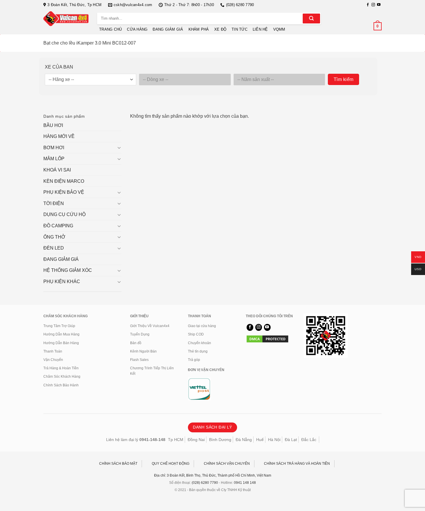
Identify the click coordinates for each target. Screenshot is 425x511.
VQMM (279, 29)
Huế (260, 439)
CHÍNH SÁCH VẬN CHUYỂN (227, 464)
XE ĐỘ (220, 29)
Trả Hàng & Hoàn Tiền (61, 368)
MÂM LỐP (53, 158)
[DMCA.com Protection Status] (267, 339)
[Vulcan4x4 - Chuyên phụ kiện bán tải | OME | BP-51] (65, 18)
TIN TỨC (239, 29)
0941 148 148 (245, 483)
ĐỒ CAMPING (58, 225)
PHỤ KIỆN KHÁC (61, 281)
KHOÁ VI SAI (57, 169)
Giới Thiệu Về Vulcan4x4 (149, 326)
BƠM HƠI (53, 147)
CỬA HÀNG (137, 29)
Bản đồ (135, 343)
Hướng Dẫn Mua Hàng (61, 334)
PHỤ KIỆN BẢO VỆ (63, 192)
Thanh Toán (52, 351)
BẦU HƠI (53, 125)
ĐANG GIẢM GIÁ (168, 29)
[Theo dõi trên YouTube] (378, 5)
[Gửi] (311, 18)
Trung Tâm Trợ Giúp (59, 326)
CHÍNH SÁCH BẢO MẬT (118, 464)
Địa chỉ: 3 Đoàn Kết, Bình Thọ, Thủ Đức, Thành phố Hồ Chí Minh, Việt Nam (212, 475)
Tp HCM (175, 439)
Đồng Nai (196, 439)
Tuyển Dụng (139, 334)
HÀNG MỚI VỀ (59, 136)
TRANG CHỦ (110, 29)
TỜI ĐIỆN (53, 203)
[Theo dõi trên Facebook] (367, 5)
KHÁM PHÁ (199, 29)
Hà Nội (274, 439)
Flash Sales (139, 360)
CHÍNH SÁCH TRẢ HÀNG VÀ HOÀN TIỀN (297, 464)
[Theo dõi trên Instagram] (373, 5)
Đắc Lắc (308, 439)
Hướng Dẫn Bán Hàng (61, 343)
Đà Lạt (291, 439)
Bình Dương (220, 439)
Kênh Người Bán (143, 351)
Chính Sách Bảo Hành (61, 385)
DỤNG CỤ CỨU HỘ (64, 214)
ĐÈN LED (53, 248)
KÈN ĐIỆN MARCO (63, 181)
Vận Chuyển (53, 360)
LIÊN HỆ (260, 29)
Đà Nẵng (244, 439)
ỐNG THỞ (54, 237)
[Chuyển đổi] (119, 147)
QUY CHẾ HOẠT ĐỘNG (170, 464)
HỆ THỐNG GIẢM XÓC (67, 270)
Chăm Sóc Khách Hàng (61, 377)
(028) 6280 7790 (205, 483)
